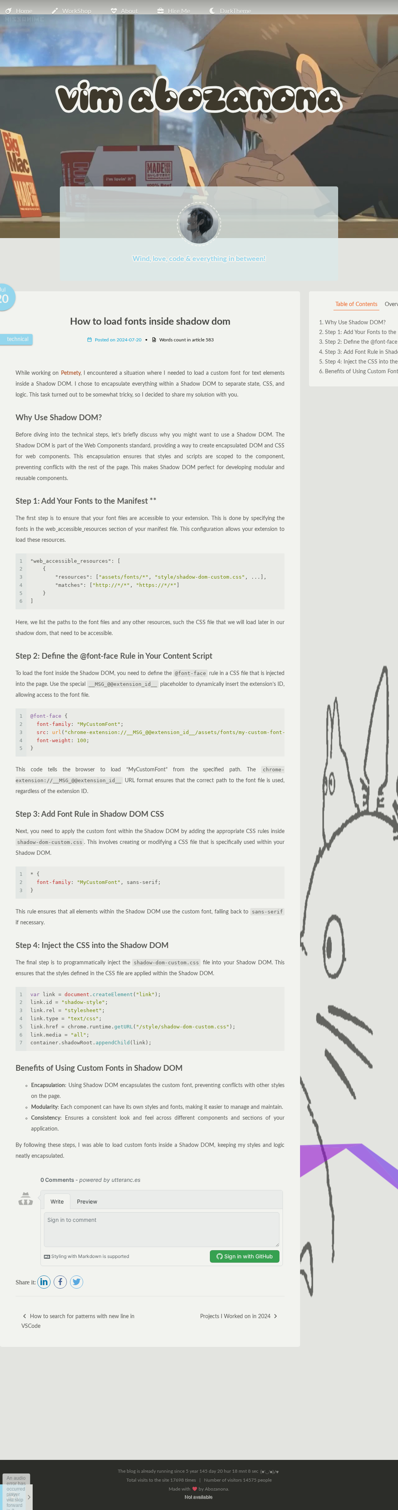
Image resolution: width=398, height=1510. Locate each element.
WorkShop (76, 11)
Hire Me (179, 11)
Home (24, 11)
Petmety (70, 373)
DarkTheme (235, 11)
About (129, 11)
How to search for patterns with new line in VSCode (77, 1321)
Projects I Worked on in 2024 (236, 1316)
